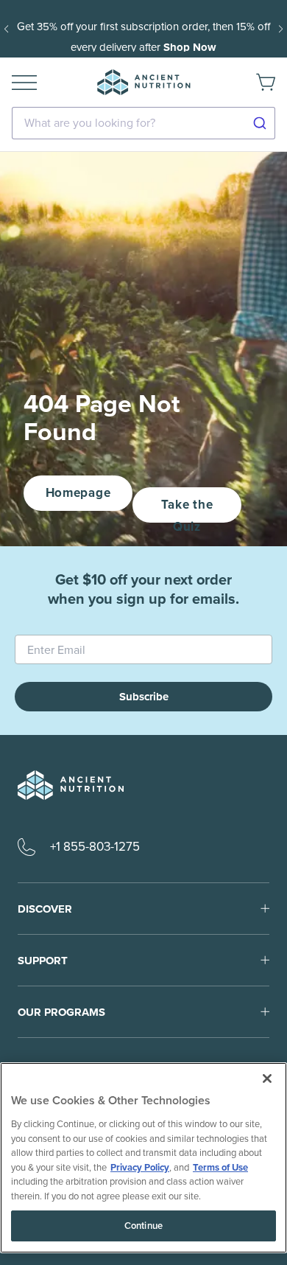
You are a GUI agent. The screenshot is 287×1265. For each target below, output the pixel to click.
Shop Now (189, 47)
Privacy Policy (139, 1167)
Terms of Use (220, 1167)
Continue (143, 1226)
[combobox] (143, 123)
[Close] (267, 1078)
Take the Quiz (187, 509)
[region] (143, 1157)
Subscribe (144, 697)
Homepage (78, 493)
